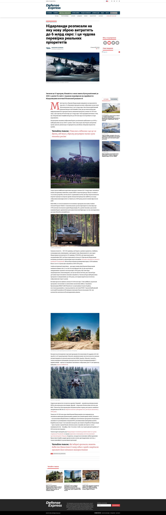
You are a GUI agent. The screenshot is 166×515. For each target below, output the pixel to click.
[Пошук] (119, 13)
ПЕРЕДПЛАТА (112, 513)
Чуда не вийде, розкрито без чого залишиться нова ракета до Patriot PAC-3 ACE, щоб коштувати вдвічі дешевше (111, 137)
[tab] (106, 99)
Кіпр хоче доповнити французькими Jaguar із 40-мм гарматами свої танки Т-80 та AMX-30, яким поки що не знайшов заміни (54, 488)
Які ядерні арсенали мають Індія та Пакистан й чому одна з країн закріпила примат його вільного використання (75, 447)
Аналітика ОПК (57, 453)
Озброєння (62, 453)
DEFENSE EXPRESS (57, 47)
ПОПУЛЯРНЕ (114, 99)
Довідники (79, 15)
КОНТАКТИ (118, 513)
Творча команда (64, 15)
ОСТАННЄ (106, 99)
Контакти (101, 15)
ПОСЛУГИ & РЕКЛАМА (105, 513)
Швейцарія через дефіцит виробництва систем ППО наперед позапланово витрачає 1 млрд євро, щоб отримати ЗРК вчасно (72, 488)
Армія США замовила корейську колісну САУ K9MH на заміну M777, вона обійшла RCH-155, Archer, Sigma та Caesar (90, 487)
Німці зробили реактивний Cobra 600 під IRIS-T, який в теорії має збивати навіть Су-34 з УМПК (110, 155)
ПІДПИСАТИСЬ (116, 505)
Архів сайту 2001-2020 (111, 15)
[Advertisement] (94, 7)
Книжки (85, 15)
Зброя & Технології (53, 22)
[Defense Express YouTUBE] (114, 1)
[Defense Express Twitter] (117, 1)
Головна (47, 22)
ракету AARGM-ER (62, 364)
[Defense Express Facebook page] (112, 1)
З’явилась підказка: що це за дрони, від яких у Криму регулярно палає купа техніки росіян (74, 134)
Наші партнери (93, 15)
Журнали (73, 15)
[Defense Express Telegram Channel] (119, 1)
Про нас (56, 15)
